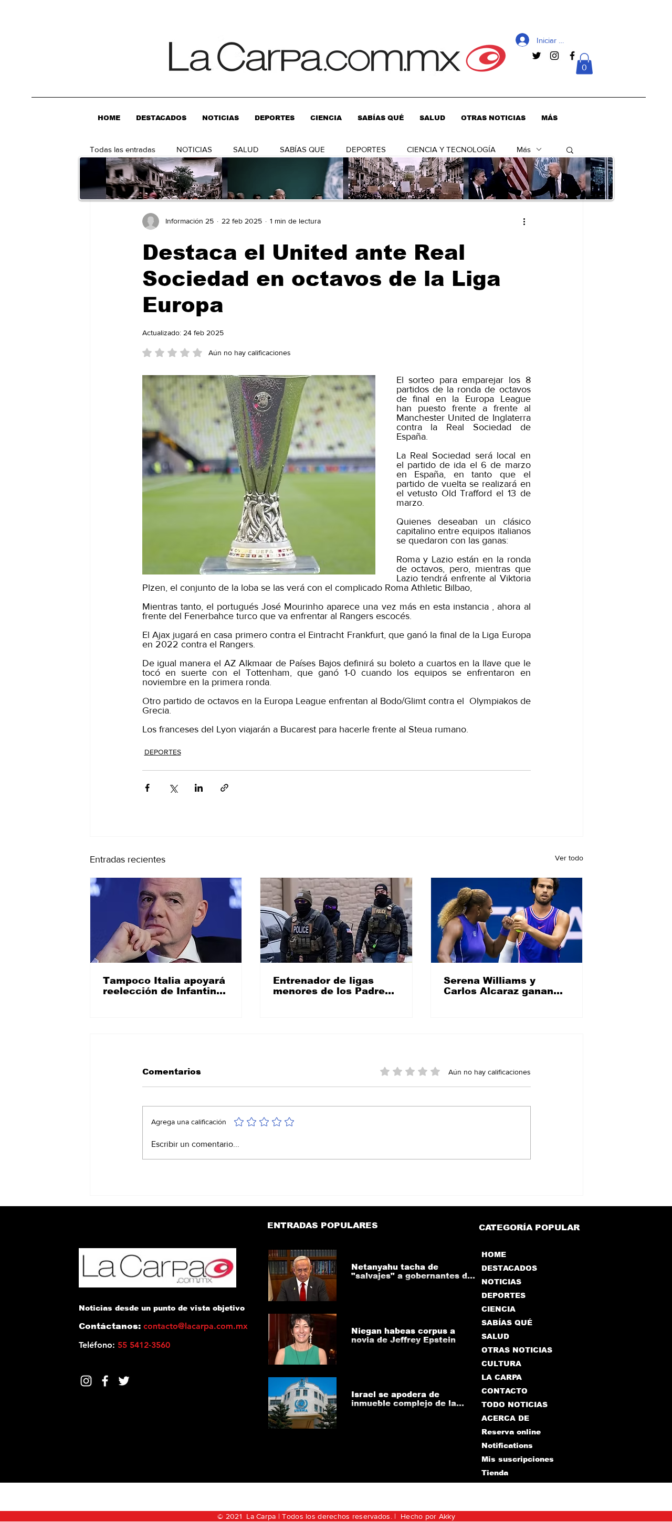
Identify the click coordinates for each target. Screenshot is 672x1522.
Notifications (507, 1445)
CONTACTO (504, 1391)
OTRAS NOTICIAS (516, 1350)
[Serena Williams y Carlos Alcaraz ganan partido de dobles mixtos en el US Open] (507, 920)
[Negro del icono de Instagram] (554, 55)
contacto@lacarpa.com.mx (195, 1326)
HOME (493, 1254)
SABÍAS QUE (302, 149)
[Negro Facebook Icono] (572, 55)
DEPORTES (366, 149)
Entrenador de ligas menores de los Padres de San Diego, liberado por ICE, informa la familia (332, 985)
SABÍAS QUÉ (506, 1322)
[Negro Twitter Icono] (536, 55)
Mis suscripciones (516, 1459)
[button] (584, 63)
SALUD (246, 149)
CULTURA (501, 1363)
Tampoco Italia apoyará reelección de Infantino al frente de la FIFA (164, 985)
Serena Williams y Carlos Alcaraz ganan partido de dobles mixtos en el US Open (499, 985)
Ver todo (569, 858)
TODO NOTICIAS (514, 1404)
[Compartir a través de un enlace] (224, 788)
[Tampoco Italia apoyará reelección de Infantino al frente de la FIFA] (166, 920)
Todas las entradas (122, 149)
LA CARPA (501, 1377)
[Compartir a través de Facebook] (147, 788)
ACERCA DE (505, 1418)
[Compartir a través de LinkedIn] (199, 788)
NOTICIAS (194, 149)
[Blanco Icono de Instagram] (86, 1381)
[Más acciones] (524, 221)
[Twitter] (124, 1381)
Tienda (494, 1472)
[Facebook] (105, 1381)
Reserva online (511, 1432)
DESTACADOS (509, 1268)
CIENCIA (498, 1309)
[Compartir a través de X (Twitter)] (173, 788)
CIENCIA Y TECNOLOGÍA (451, 149)
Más (524, 149)
